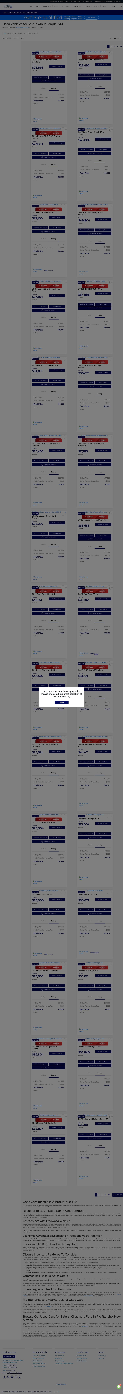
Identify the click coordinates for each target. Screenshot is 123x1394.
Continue (61, 702)
